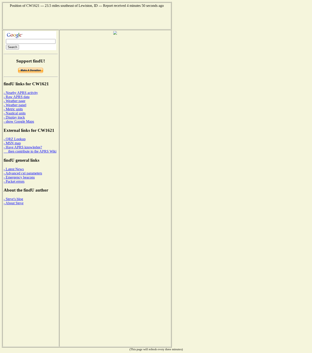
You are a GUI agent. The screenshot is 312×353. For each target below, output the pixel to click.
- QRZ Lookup (15, 139)
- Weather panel (15, 105)
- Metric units (13, 109)
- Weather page (14, 101)
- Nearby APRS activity (21, 93)
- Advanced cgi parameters (23, 173)
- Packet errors (14, 181)
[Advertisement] (87, 18)
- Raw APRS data (16, 97)
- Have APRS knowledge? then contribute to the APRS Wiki (30, 149)
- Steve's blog (13, 199)
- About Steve (14, 203)
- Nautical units (15, 113)
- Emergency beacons (19, 177)
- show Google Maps (19, 121)
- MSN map (12, 143)
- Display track (14, 117)
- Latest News (14, 169)
